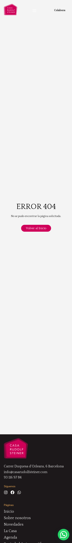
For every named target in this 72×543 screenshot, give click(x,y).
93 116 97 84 (13, 477)
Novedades (13, 524)
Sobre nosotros (17, 518)
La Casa (10, 531)
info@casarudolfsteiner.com (25, 472)
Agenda (10, 537)
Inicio (9, 511)
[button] (34, 11)
